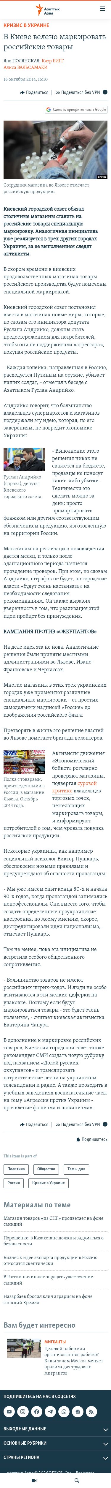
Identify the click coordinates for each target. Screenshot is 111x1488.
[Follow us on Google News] (77, 1411)
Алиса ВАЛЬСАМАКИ (26, 67)
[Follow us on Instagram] (22, 1411)
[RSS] (91, 1411)
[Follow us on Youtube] (9, 1411)
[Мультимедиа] (34, 1480)
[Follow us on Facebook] (36, 1411)
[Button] (34, 93)
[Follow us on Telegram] (50, 1411)
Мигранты (55, 1342)
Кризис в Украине (26, 26)
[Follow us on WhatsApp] (64, 1411)
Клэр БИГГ (53, 61)
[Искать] (77, 1480)
